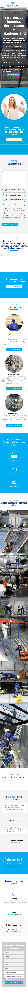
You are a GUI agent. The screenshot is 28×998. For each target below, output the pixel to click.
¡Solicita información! (14, 139)
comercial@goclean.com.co (14, 914)
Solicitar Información (13, 867)
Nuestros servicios (13, 74)
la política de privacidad (19, 978)
